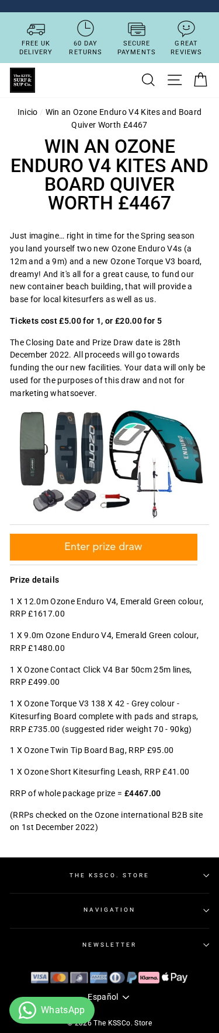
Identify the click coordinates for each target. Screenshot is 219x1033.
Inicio (28, 112)
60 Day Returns (85, 48)
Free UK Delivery (36, 48)
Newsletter (109, 944)
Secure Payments (136, 48)
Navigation (110, 909)
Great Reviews (186, 48)
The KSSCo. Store (109, 875)
